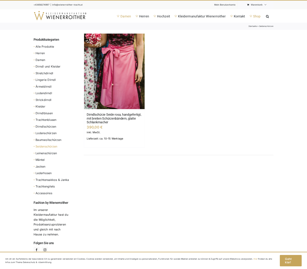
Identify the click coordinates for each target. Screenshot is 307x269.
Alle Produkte (45, 46)
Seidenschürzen (46, 146)
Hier (255, 259)
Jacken (40, 166)
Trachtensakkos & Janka (52, 180)
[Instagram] (45, 250)
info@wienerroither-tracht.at (67, 4)
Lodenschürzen (46, 133)
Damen (40, 60)
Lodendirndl (44, 93)
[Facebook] (37, 250)
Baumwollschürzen (48, 140)
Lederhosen (44, 173)
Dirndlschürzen (46, 126)
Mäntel (40, 160)
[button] (267, 16)
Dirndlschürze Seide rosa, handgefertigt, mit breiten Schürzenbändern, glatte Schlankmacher (114, 118)
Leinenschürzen (46, 153)
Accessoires (44, 193)
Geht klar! (288, 260)
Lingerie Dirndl (46, 80)
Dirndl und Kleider (48, 66)
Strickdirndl (43, 100)
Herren (40, 53)
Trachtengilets (45, 186)
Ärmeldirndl (44, 86)
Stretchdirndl (44, 73)
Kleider (40, 106)
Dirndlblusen (44, 113)
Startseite (253, 26)
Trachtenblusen (46, 120)
